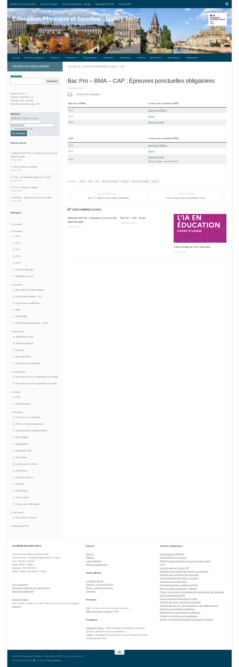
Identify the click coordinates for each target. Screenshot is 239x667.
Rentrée (55, 57)
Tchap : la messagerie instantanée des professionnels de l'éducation (192, 592)
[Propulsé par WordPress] (34, 660)
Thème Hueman (54, 660)
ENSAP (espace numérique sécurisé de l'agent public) (185, 561)
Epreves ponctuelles (110, 181)
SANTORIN (21, 316)
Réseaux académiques (96, 564)
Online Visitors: (18, 93)
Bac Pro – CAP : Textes (133, 218)
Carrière (141, 57)
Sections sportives (24, 477)
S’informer (71, 57)
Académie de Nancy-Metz (23, 4)
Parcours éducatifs (25, 269)
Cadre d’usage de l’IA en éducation (192, 246)
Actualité (73, 66)
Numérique (173, 57)
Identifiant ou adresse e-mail (24, 118)
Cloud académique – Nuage (76, 4)
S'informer (18, 412)
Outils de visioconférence (28, 363)
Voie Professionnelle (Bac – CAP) (32, 323)
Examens (108, 57)
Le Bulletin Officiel (94, 581)
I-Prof (162, 564)
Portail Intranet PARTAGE (172, 554)
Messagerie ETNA (104, 4)
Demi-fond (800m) (157, 110)
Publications (21, 470)
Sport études (22, 490)
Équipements (22, 444)
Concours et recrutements (28, 417)
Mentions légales (20, 599)
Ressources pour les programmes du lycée (36, 383)
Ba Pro (83, 181)
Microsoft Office (23, 356)
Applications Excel (24, 337)
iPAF (88, 608)
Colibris (89, 635)
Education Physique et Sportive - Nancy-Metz (75, 18)
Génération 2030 (23, 450)
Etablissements (23, 404)
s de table (159, 122)
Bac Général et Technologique (30, 290)
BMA (90, 181)
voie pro (155, 181)
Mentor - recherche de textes (99, 588)
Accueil (15, 57)
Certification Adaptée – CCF (29, 296)
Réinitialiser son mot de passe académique (180, 612)
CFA (18, 397)
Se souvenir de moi (23, 129)
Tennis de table (156, 157)
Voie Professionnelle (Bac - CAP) (103, 66)
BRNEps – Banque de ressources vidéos (32, 197)
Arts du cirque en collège (25, 167)
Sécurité (20, 484)
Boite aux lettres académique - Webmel (178, 588)
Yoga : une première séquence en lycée (32, 177)
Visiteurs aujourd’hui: (21, 97)
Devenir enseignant (34, 57)
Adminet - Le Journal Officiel (99, 584)
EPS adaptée (22, 437)
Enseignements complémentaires (31, 430)
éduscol (89, 554)
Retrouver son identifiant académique (177, 609)
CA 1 (18, 236)
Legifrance (91, 591)
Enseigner (125, 57)
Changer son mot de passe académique (178, 616)
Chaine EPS (125, 4)
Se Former (155, 57)
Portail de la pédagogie (23, 591)
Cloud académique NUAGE (172, 595)
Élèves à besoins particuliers (29, 424)
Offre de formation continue (99, 611)
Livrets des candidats (140, 181)
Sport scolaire (22, 497)
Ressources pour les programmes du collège (37, 377)
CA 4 (18, 256)
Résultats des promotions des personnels (179, 575)
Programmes (90, 57)
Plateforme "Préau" (95, 628)
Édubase (90, 557)
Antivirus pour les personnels (173, 581)
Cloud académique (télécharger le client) (179, 599)
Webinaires (192, 57)
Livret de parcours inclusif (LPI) (174, 568)
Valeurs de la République (27, 504)
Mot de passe (17, 125)
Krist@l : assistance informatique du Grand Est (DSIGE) (186, 619)
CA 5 (18, 263)
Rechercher (52, 81)
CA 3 (18, 249)
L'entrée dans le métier (26, 464)
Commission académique (28, 303)
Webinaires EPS (21, 526)
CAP (97, 181)
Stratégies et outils (25, 276)
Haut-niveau (21, 457)
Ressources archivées (26, 517)
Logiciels (20, 350)
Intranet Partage (49, 4)
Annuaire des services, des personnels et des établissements (189, 606)
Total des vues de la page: (23, 104)
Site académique (20, 584)
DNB (18, 310)
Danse (151, 116)
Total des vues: (18, 100)
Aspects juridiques (24, 343)
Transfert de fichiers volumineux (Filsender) (180, 602)
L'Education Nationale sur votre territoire (31, 588)
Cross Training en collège (25, 187)
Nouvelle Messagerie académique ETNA (179, 585)
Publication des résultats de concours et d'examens (184, 571)
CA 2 (18, 243)
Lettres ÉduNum (93, 561)
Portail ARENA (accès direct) (173, 557)
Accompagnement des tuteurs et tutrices (179, 578)
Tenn (150, 122)
